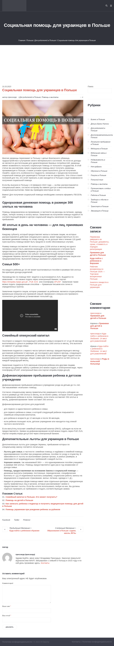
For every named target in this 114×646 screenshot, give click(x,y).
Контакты (45, 563)
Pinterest (26, 520)
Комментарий (7, 583)
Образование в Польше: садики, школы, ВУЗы (61, 532)
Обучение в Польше (99, 171)
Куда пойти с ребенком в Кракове (24, 531)
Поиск (90, 86)
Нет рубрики (96, 167)
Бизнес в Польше (98, 119)
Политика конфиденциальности (97, 642)
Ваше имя (6, 606)
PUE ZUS (34, 282)
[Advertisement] (57, 61)
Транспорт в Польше (100, 206)
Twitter (16, 520)
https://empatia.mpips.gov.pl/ (15, 282)
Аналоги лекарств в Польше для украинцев (99, 284)
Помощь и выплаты (50, 97)
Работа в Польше (98, 195)
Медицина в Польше (99, 149)
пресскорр (95, 313)
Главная (21, 40)
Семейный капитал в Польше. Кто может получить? (31, 497)
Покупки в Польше (98, 175)
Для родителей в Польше (45, 40)
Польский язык (97, 180)
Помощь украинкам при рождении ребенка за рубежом (33, 509)
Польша (29, 40)
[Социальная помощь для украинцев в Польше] (42, 127)
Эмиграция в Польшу (99, 211)
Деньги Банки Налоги (100, 124)
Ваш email (6, 615)
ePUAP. (57, 282)
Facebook (6, 520)
